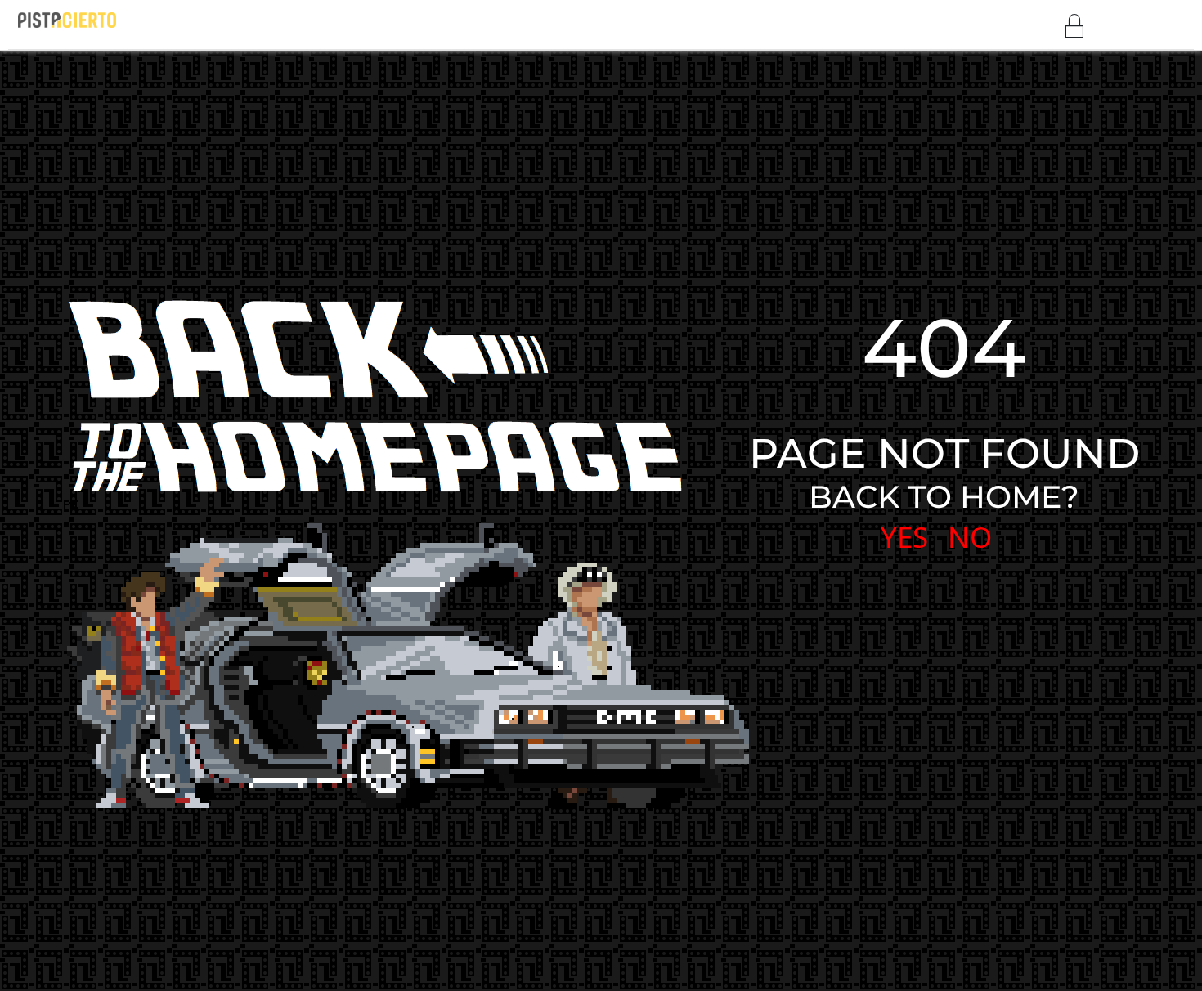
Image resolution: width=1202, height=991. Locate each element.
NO (970, 537)
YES (904, 537)
